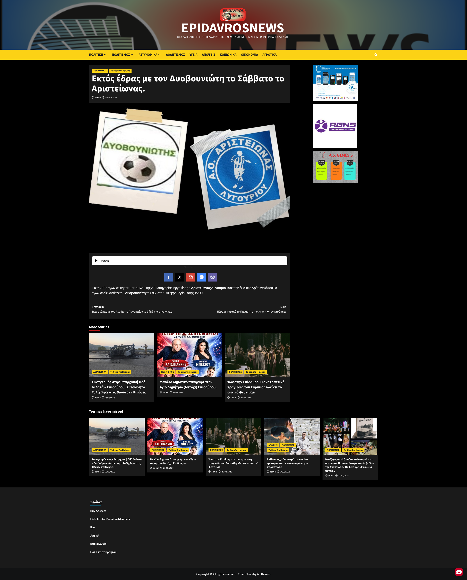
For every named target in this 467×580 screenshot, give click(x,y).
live (92, 527)
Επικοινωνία (98, 543)
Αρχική (94, 535)
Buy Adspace (98, 510)
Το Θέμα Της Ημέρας (120, 70)
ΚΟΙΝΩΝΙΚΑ (228, 54)
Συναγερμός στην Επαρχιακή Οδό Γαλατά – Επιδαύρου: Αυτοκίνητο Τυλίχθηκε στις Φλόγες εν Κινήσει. (119, 387)
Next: (252, 309)
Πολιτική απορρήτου (103, 552)
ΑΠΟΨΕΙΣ (208, 54)
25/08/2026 (110, 397)
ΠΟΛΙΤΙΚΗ (96, 54)
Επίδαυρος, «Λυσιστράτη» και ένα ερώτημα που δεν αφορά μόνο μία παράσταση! (287, 463)
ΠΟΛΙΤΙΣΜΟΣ (121, 54)
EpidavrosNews (232, 28)
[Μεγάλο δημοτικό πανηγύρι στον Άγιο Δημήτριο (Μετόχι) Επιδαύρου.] (189, 355)
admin (98, 97)
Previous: (132, 309)
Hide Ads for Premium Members (110, 519)
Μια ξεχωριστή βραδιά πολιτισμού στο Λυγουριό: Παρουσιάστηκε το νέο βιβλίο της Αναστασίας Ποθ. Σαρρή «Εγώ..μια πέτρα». (349, 465)
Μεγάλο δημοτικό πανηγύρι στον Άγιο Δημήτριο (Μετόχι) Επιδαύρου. (188, 385)
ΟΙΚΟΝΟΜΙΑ (249, 54)
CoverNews (245, 574)
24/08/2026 (285, 471)
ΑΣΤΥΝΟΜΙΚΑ (148, 54)
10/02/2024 (111, 97)
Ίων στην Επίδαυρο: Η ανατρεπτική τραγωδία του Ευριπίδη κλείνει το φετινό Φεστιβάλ (255, 387)
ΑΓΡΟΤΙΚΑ (270, 54)
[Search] (376, 54)
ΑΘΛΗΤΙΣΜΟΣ (175, 54)
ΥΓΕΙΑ (193, 54)
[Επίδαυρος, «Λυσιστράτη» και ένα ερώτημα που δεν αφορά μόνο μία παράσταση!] (292, 436)
